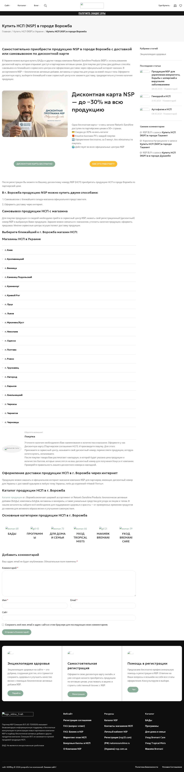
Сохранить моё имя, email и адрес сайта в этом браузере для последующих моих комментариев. (56, 624)
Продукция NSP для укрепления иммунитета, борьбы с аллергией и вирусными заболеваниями (166, 78)
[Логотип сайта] (92, 5)
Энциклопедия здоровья (153, 54)
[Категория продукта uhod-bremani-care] (126, 536)
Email (73, 600)
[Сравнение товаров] (175, 5)
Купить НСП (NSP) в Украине (28, 31)
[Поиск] (45, 5)
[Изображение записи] (145, 80)
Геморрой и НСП (161, 96)
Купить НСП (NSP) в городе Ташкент (158, 134)
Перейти (16, 693)
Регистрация (78, 694)
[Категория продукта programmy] (35, 534)
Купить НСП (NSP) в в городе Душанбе (158, 154)
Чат (134, 689)
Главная (6, 31)
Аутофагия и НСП (162, 109)
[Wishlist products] (180, 5)
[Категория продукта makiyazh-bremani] (103, 534)
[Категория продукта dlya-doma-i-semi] (58, 534)
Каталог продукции (12, 497)
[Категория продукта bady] (12, 532)
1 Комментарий (170, 89)
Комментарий (10, 568)
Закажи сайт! (50, 767)
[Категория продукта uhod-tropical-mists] (80, 536)
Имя (5, 600)
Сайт (4, 612)
